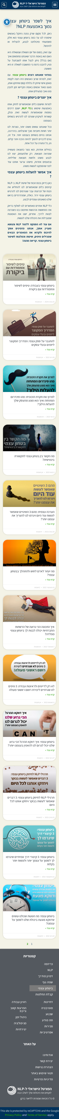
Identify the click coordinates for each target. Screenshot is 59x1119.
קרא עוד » (49, 294)
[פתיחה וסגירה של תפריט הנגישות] (6, 22)
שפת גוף (48, 982)
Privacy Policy (13, 1115)
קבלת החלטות (44, 994)
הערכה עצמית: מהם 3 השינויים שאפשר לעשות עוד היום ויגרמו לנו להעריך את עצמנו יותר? (32, 515)
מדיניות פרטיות (43, 1079)
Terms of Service (37, 1115)
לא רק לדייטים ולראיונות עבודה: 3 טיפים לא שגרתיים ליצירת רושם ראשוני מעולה (31, 688)
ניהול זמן (21, 1017)
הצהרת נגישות (44, 1067)
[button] (54, 4)
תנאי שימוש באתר (42, 1073)
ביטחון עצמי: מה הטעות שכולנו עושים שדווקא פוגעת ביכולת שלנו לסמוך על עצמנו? (33, 919)
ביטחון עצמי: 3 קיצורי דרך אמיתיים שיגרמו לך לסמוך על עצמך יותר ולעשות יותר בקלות (30, 860)
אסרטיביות (46, 1032)
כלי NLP (27, 108)
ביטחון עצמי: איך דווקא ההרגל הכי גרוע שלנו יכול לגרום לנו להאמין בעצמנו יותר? (31, 743)
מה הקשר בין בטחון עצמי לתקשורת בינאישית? (34, 458)
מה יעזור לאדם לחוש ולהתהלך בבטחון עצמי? (32, 573)
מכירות (48, 1026)
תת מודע (47, 1020)
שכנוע (49, 1014)
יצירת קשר (46, 1061)
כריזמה (48, 964)
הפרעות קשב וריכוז (18, 1009)
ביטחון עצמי (20, 75)
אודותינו (48, 1055)
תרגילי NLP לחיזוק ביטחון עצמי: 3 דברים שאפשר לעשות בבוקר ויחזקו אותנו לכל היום (30, 801)
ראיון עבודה (19, 1002)
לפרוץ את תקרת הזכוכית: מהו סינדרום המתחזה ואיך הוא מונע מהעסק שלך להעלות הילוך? (32, 400)
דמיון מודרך (45, 976)
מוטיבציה (47, 1008)
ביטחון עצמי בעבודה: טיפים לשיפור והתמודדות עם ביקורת (34, 287)
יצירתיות (21, 1029)
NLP (50, 970)
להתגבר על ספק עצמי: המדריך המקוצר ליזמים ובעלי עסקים (31, 343)
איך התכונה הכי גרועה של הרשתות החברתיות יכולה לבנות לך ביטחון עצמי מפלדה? (32, 630)
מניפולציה (20, 1023)
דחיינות (48, 1002)
